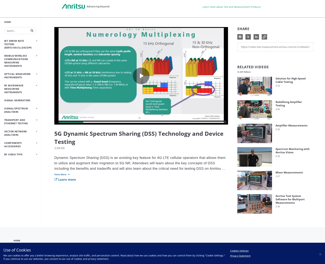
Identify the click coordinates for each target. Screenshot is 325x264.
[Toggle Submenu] (36, 41)
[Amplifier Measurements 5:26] (254, 144)
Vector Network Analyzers (15, 133)
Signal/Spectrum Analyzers (16, 110)
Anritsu (85, 6)
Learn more (66, 179)
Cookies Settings (239, 250)
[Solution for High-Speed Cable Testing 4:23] (254, 97)
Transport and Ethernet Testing (16, 121)
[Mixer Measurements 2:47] (254, 191)
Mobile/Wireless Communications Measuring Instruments (16, 60)
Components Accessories (13, 144)
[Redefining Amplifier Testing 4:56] (254, 120)
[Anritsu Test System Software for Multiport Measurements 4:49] (254, 214)
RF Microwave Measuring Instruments (14, 89)
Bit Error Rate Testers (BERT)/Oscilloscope (18, 44)
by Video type (13, 154)
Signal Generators (17, 100)
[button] (32, 30)
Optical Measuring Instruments (17, 75)
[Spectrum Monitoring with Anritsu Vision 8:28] (254, 167)
